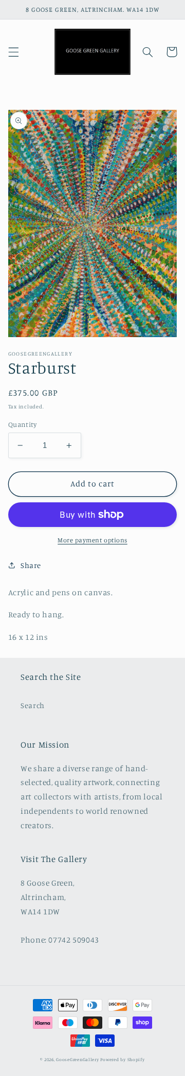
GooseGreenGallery (77, 1059)
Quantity (22, 424)
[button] (13, 52)
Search (33, 705)
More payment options (92, 540)
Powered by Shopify (122, 1059)
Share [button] (31, 565)
